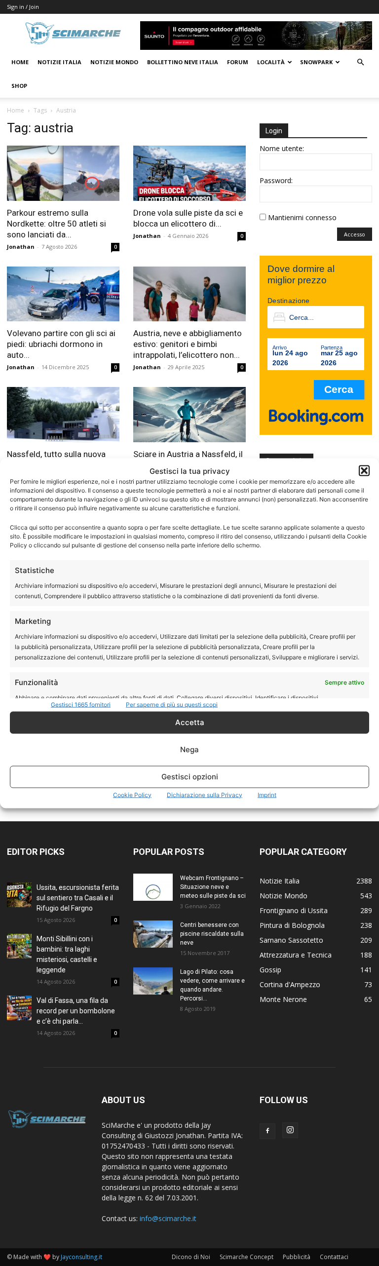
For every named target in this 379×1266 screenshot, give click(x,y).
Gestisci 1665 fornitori (81, 704)
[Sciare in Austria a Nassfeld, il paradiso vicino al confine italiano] (189, 414)
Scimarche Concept (246, 1257)
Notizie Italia (59, 62)
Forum (237, 62)
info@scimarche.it (168, 1218)
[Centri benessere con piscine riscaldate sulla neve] (153, 934)
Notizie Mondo (114, 62)
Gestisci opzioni (189, 776)
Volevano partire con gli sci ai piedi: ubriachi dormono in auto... (61, 344)
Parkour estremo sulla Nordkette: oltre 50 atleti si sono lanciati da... (56, 223)
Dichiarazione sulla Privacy (204, 794)
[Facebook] (267, 1131)
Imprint (267, 794)
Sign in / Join (23, 6)
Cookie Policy (132, 794)
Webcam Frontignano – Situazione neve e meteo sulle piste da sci (213, 887)
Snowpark (316, 62)
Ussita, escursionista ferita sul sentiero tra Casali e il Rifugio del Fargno (78, 897)
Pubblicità (296, 1257)
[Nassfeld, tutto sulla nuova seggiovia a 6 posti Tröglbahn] (63, 414)
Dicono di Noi (191, 1257)
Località (271, 62)
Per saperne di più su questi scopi (172, 704)
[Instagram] (290, 1130)
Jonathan (21, 246)
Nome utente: (282, 148)
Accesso (354, 234)
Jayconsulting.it (81, 1257)
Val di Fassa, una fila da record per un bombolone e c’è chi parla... (76, 1011)
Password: (276, 180)
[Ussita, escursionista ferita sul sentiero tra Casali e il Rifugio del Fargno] (19, 894)
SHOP (19, 85)
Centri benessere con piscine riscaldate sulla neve (212, 933)
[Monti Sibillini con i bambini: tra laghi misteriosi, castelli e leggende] (19, 946)
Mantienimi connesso (302, 217)
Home (20, 62)
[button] (364, 471)
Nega (189, 749)
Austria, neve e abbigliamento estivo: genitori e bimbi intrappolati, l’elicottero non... (187, 344)
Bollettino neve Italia (182, 62)
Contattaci (334, 1257)
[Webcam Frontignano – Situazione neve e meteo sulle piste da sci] (153, 887)
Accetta (189, 722)
